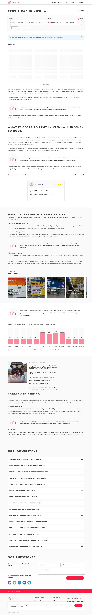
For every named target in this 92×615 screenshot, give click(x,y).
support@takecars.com (74, 598)
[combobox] (19, 23)
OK (78, 605)
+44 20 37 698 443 (75, 601)
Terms (54, 2)
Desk (54, 600)
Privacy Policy (38, 600)
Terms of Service (39, 597)
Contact (60, 2)
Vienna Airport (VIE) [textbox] (17, 22)
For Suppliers (56, 597)
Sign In (81, 2)
